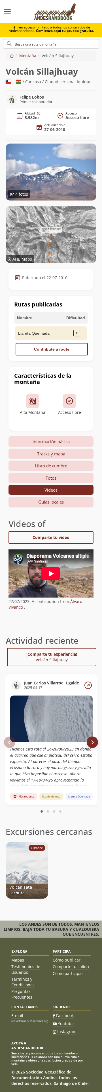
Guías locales (51, 502)
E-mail (17, 1015)
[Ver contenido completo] (88, 685)
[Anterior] (9, 742)
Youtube (66, 1023)
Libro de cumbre (51, 466)
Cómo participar (68, 973)
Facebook (65, 1015)
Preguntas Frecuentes (21, 994)
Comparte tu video (51, 537)
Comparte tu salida (71, 966)
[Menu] (14, 11)
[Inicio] (12, 55)
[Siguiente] (92, 742)
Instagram (66, 1031)
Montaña (27, 55)
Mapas (17, 960)
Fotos (51, 478)
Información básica (51, 441)
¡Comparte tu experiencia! (51, 656)
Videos (51, 490)
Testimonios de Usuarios (25, 969)
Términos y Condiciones (23, 981)
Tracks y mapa (51, 454)
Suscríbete (19, 1053)
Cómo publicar (66, 960)
